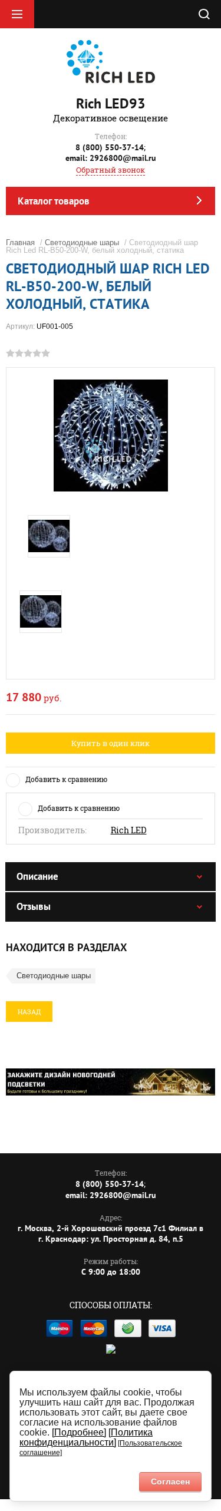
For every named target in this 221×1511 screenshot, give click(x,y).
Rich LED (129, 830)
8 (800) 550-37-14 (109, 147)
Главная (20, 242)
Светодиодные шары (82, 242)
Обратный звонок (110, 169)
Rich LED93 (111, 103)
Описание (37, 876)
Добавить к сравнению (66, 779)
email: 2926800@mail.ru (110, 158)
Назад (29, 1011)
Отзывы (34, 906)
